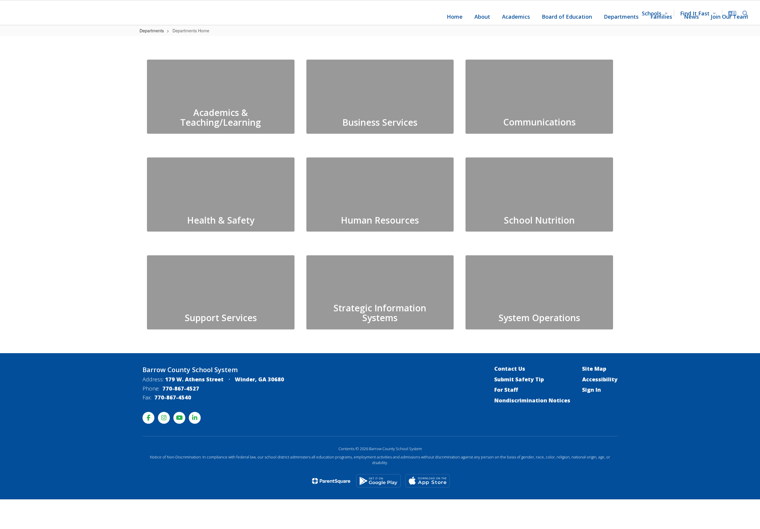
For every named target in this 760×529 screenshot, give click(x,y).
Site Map (594, 368)
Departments (152, 31)
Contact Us (509, 368)
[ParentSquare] (331, 481)
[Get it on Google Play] (378, 480)
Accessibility (600, 379)
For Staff (506, 389)
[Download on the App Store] (427, 480)
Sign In (591, 389)
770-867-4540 (172, 397)
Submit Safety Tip (519, 379)
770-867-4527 (180, 388)
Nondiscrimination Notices (532, 400)
